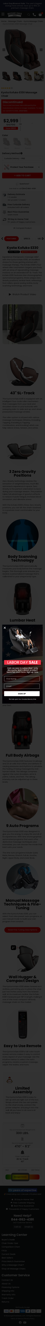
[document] (22, 663)
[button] (4, 627)
